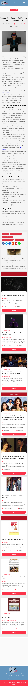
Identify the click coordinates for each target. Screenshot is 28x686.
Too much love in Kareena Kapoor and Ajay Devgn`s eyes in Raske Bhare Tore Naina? (13, 458)
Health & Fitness (5, 676)
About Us (5, 682)
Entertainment (14, 15)
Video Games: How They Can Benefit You (13, 296)
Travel (17, 676)
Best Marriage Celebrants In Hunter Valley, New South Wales (13, 617)
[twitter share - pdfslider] (6, 243)
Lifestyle (12, 676)
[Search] (26, 3)
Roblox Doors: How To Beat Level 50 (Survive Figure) (11, 334)
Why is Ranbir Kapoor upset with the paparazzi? (12, 497)
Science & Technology (16, 674)
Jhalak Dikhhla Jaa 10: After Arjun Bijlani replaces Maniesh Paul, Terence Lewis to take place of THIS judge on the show (13, 417)
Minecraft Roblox (16, 234)
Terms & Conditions (20, 682)
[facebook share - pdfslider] (3, 243)
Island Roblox (5, 93)
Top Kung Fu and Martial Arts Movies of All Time (13, 578)
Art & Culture (23, 676)
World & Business (6, 674)
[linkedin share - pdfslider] (9, 243)
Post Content (14, 9)
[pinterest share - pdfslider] (16, 243)
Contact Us (14, 684)
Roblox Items (19, 240)
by (21, 24)
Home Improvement (21, 678)
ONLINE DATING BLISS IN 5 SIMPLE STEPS (12, 540)
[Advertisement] (14, 651)
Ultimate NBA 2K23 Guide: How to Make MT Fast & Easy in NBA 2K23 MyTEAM (13, 373)
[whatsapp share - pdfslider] (19, 243)
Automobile (5, 678)
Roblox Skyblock (7, 237)
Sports (24, 674)
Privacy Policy (12, 682)
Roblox (5, 234)
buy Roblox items (8, 240)
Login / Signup (19, 3)
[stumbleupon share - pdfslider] (13, 243)
